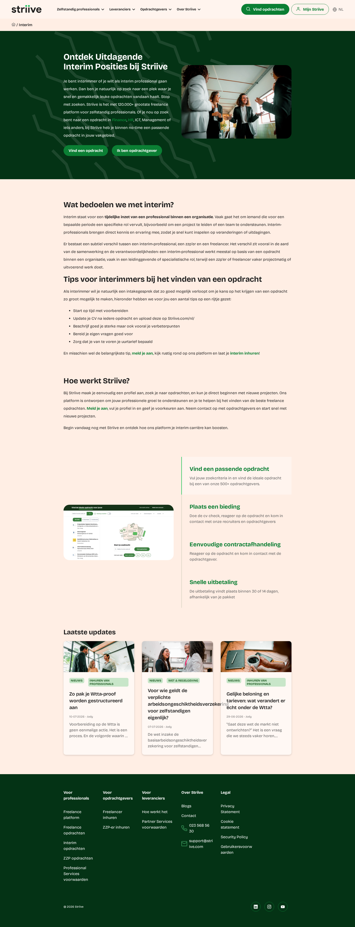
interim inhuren (244, 353)
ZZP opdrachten (78, 858)
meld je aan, (143, 353)
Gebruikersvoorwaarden (236, 849)
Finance (119, 120)
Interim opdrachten (74, 845)
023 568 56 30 (199, 828)
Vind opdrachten (268, 9)
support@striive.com (201, 843)
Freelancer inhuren (112, 814)
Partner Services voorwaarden (157, 824)
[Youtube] (283, 907)
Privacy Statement (230, 809)
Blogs (186, 806)
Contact (188, 815)
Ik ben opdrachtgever (137, 150)
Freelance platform (72, 814)
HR (131, 120)
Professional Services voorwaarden (76, 874)
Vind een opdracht (86, 150)
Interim (25, 24)
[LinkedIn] (256, 907)
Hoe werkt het (155, 811)
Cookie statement (230, 824)
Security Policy (234, 837)
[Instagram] (269, 907)
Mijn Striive (313, 9)
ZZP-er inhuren (116, 827)
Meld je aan (97, 408)
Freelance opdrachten (74, 830)
